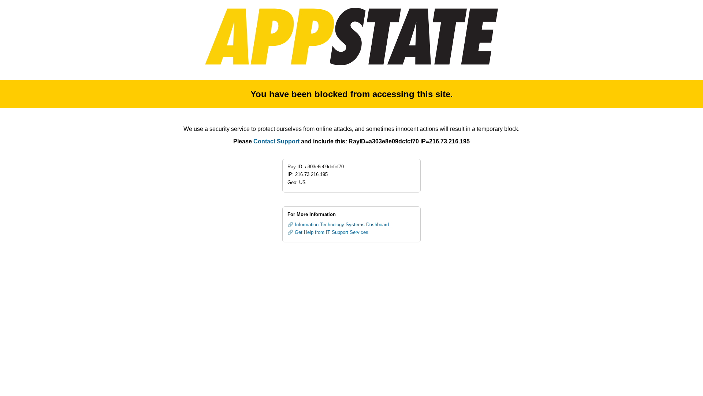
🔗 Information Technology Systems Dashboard (338, 224)
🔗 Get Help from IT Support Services (327, 232)
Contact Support (276, 141)
